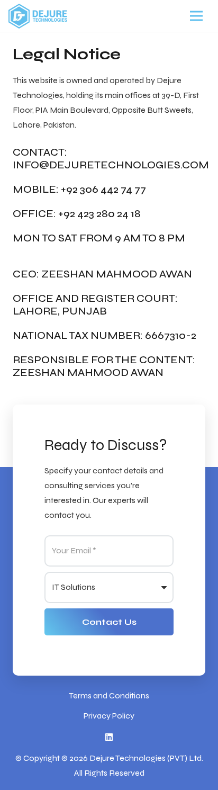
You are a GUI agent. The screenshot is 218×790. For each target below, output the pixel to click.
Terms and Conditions (109, 695)
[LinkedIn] (109, 737)
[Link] (37, 16)
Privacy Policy (109, 716)
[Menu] (196, 16)
